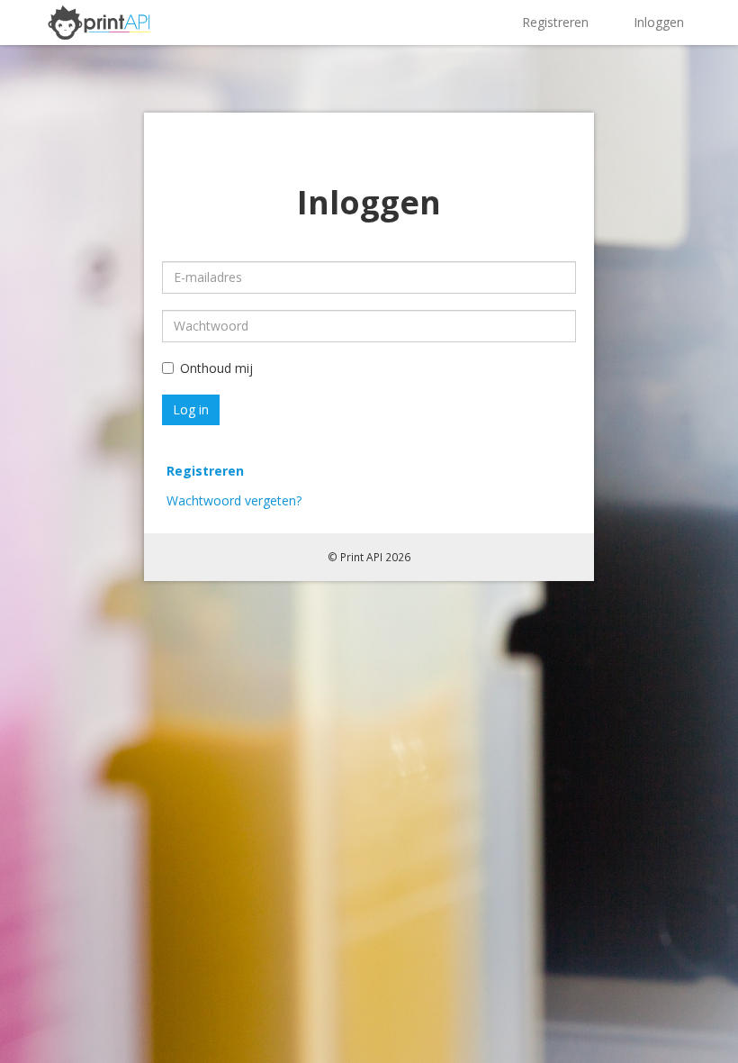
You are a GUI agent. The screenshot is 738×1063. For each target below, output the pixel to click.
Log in (191, 409)
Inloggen (659, 22)
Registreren (555, 22)
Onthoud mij (216, 368)
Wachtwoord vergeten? (234, 500)
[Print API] (99, 20)
